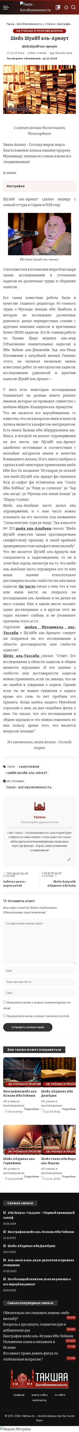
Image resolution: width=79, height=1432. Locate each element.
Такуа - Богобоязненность (28, 787)
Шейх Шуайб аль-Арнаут (27, 773)
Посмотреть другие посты (39, 822)
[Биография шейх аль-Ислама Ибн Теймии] (23, 1072)
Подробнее (31, 1109)
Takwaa (39, 817)
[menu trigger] (7, 7)
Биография (30, 766)
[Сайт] (69, 859)
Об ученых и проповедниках (39, 30)
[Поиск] (73, 7)
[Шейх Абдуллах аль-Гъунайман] (23, 1140)
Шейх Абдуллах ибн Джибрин (31, 1246)
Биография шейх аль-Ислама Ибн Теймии (41, 1232)
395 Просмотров (61, 53)
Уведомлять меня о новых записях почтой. (38, 1016)
